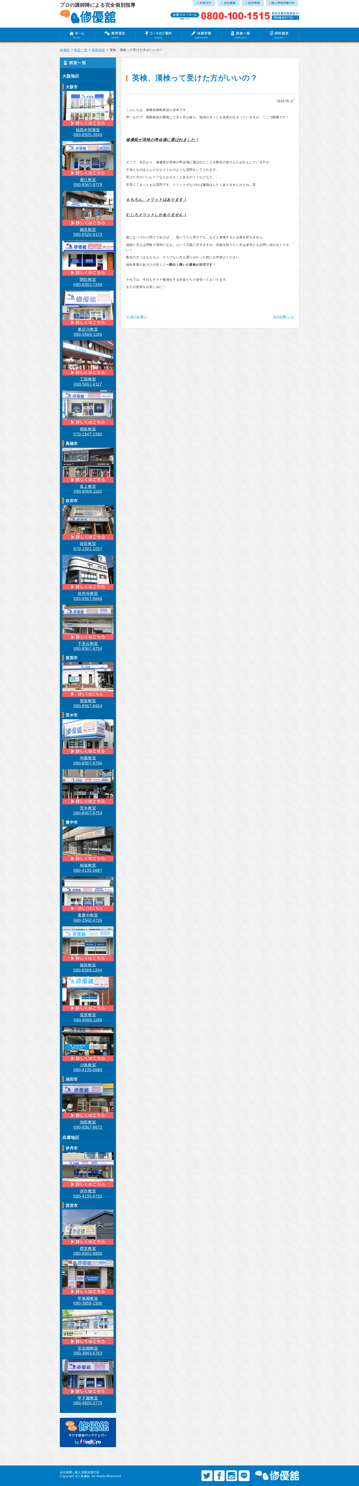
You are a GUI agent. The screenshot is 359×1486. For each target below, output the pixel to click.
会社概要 (66, 1472)
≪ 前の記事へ (136, 316)
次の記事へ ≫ (283, 316)
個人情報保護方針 (87, 1472)
